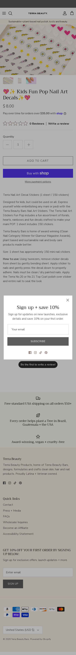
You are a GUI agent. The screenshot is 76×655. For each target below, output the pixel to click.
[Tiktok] (40, 352)
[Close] (68, 300)
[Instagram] (35, 352)
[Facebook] (30, 352)
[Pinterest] (46, 352)
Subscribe (38, 341)
